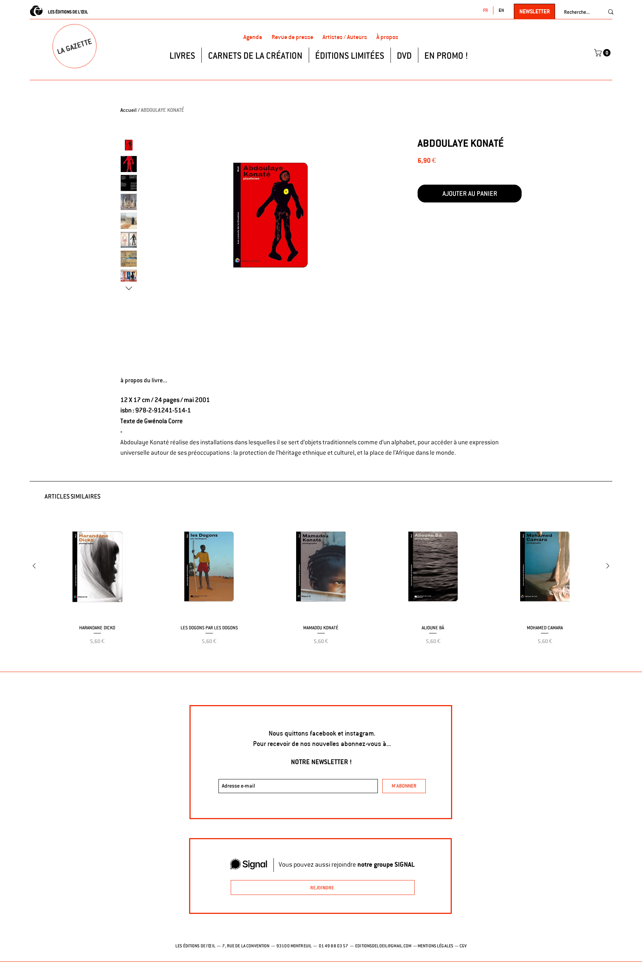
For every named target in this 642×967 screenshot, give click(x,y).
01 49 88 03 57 (334, 945)
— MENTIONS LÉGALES (432, 945)
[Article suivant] (607, 565)
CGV (463, 945)
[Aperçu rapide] (97, 566)
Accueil (128, 110)
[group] (321, 589)
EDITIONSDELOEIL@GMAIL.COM (383, 945)
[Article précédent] (34, 565)
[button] (603, 52)
